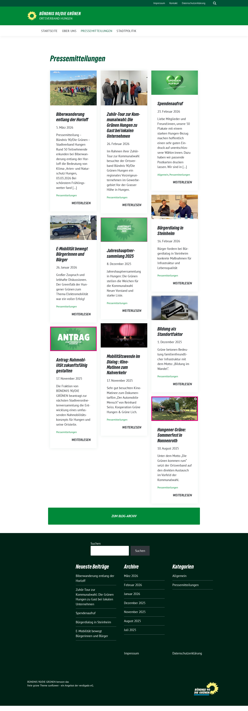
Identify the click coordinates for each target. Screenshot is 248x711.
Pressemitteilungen (66, 195)
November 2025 (135, 612)
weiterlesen (81, 203)
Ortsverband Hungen (56, 18)
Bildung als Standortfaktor (170, 331)
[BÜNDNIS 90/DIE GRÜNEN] (32, 15)
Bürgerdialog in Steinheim (170, 230)
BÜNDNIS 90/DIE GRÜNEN (60, 13)
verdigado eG (86, 685)
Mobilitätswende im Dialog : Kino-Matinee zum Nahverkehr (123, 364)
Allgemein (162, 174)
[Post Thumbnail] (73, 88)
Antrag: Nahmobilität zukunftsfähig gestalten (71, 365)
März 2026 (131, 576)
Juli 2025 (130, 630)
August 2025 (132, 621)
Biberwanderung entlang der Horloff (72, 116)
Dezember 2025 (134, 603)
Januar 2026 (132, 594)
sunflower (53, 685)
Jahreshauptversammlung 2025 (121, 253)
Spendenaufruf (170, 103)
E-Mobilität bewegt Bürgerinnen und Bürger (72, 254)
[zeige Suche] (214, 3)
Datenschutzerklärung (187, 653)
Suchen (96, 543)
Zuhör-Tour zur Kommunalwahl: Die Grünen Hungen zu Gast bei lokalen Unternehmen (123, 125)
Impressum (131, 653)
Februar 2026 (133, 585)
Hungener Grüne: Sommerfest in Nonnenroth (171, 435)
